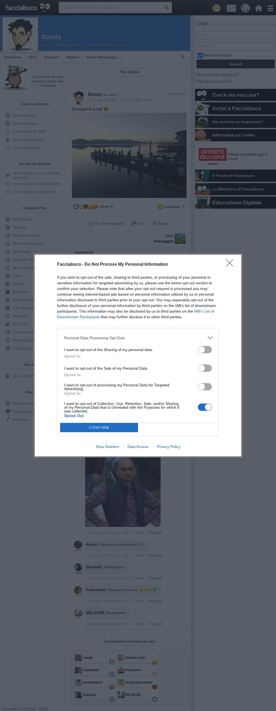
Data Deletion (107, 446)
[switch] (205, 349)
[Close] (231, 265)
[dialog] (138, 355)
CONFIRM (99, 428)
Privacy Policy (168, 446)
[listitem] (138, 338)
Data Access (138, 446)
